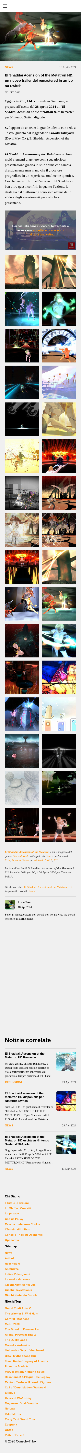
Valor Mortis (13, 1414)
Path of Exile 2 (14, 1435)
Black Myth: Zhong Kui (20, 1355)
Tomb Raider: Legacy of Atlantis (26, 1361)
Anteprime (12, 1268)
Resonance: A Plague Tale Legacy (27, 1376)
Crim (48, 856)
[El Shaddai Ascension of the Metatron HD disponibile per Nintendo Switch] (66, 1101)
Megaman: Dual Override (21, 1403)
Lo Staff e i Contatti (18, 1208)
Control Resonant (17, 1318)
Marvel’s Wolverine (17, 1345)
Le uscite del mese (17, 1279)
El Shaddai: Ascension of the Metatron (27, 852)
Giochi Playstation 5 (18, 1289)
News (9, 67)
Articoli (10, 1258)
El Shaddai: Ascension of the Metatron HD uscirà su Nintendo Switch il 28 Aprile (27, 1140)
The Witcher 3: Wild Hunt (21, 1313)
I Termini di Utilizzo (17, 1229)
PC (55, 860)
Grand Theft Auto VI (18, 1308)
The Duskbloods (16, 1339)
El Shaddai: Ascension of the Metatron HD (48, 887)
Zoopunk (11, 1424)
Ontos (9, 1429)
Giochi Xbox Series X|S (20, 1284)
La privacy (12, 1213)
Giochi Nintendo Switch (21, 1295)
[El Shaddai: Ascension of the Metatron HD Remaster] (66, 1061)
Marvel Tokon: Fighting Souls (25, 1371)
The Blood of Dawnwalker (22, 1329)
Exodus (10, 1392)
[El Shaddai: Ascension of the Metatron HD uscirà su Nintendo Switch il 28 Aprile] (66, 1144)
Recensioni (13, 1082)
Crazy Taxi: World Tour (20, 1419)
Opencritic (12, 1240)
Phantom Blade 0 (16, 1366)
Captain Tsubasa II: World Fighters (28, 1382)
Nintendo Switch (43, 860)
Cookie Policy (14, 1218)
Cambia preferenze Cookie (22, 1224)
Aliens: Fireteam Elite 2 (20, 1334)
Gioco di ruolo (21, 856)
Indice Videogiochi (17, 1274)
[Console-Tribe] (40, 6)
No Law (10, 1408)
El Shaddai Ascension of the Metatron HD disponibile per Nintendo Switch (24, 1097)
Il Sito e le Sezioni (17, 1202)
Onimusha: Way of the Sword (24, 1350)
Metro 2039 (12, 1324)
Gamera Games (20, 860)
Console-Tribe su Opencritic (24, 1234)
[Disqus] (40, 981)
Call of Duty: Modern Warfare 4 (25, 1387)
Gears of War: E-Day (18, 1398)
